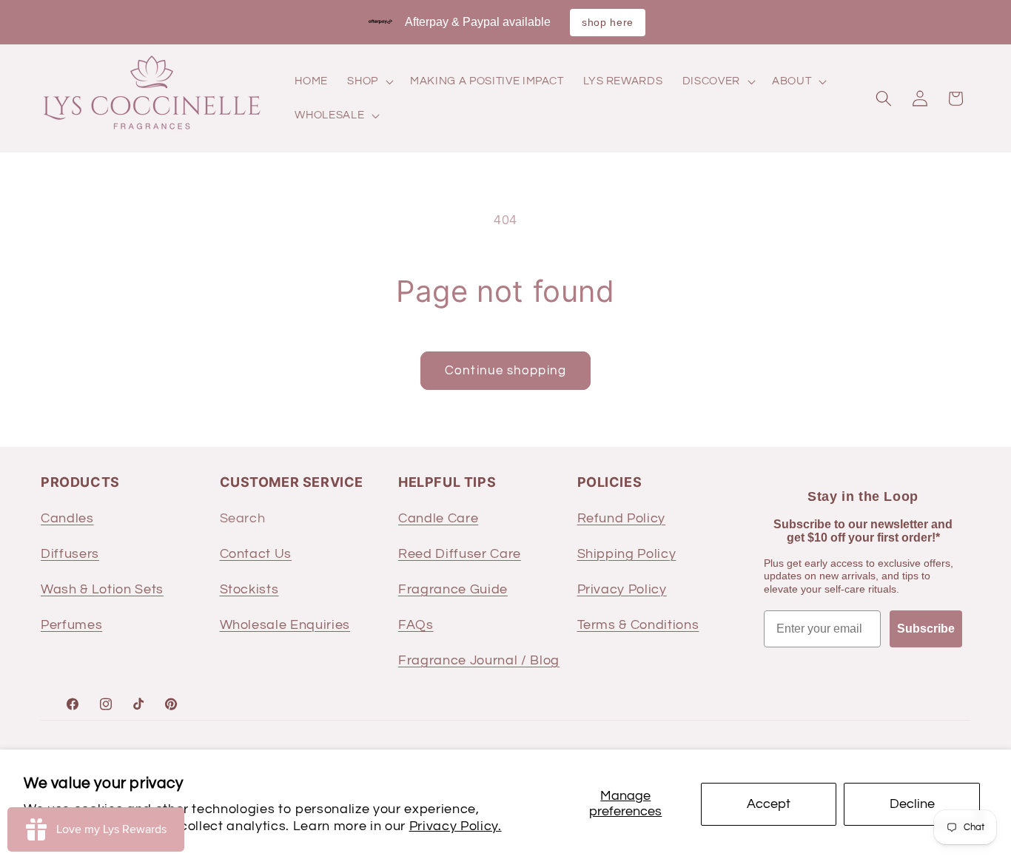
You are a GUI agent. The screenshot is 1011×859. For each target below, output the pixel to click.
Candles (67, 518)
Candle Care (438, 518)
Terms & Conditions (638, 624)
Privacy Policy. (455, 826)
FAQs (416, 624)
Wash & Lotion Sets (102, 589)
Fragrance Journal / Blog (479, 660)
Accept (768, 804)
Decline (912, 804)
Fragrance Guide (453, 589)
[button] (368, 81)
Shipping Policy (626, 553)
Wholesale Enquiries (285, 624)
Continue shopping (505, 370)
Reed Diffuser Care (459, 553)
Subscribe (926, 627)
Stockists (249, 589)
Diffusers (70, 553)
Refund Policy (621, 518)
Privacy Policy (622, 589)
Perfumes (71, 624)
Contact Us (256, 553)
